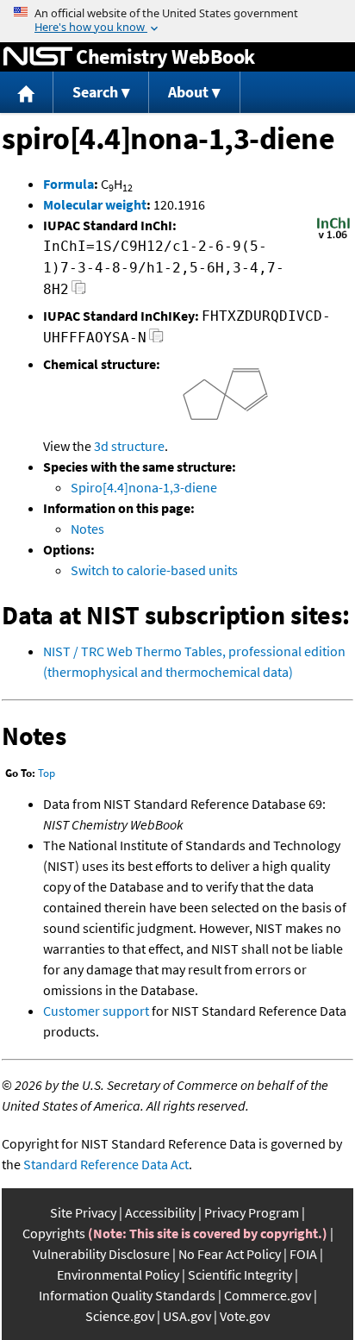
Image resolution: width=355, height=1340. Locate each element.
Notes (87, 528)
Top (46, 773)
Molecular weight (94, 204)
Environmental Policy (118, 1274)
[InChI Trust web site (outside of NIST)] (333, 237)
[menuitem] (26, 93)
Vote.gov (245, 1315)
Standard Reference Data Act (106, 1164)
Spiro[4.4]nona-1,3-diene (144, 487)
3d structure (129, 445)
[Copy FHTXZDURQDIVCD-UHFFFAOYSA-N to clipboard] (156, 340)
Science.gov (119, 1315)
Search (95, 92)
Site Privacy (83, 1212)
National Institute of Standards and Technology (37, 57)
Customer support (96, 1010)
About (188, 92)
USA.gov (187, 1315)
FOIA (303, 1253)
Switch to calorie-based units (154, 570)
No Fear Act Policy (229, 1253)
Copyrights (53, 1233)
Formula (68, 183)
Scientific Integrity (240, 1274)
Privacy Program (251, 1212)
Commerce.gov (267, 1295)
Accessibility (160, 1212)
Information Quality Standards (127, 1295)
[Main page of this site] (26, 93)
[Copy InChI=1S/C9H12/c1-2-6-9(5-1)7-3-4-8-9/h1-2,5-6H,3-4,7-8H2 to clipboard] (79, 292)
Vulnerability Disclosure (101, 1253)
